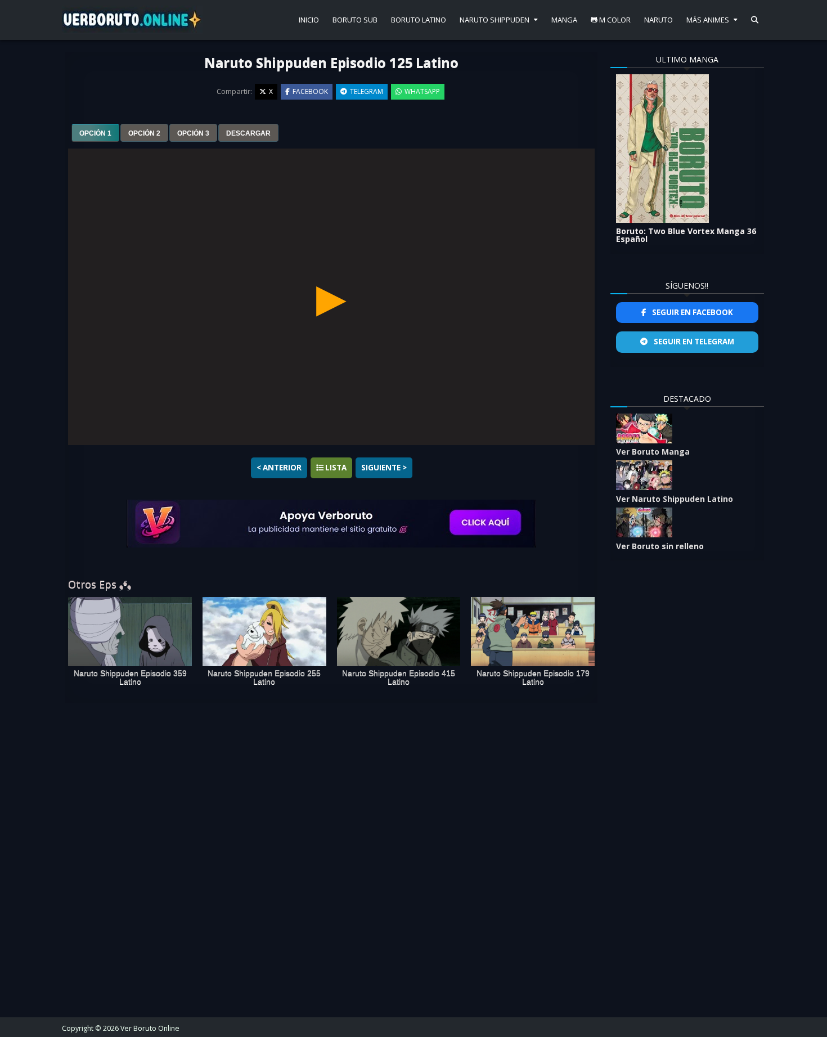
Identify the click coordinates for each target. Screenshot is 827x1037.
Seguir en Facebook (691, 312)
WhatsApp (422, 91)
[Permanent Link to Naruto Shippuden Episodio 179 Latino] (533, 632)
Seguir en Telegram (693, 341)
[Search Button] (754, 20)
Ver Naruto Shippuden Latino (674, 498)
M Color (614, 20)
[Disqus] (331, 855)
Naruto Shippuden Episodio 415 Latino (398, 677)
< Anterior (279, 468)
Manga (564, 20)
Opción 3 (193, 133)
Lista (335, 468)
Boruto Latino (418, 20)
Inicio (309, 20)
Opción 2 (144, 133)
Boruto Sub (354, 20)
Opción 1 (95, 133)
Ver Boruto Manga (653, 451)
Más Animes (707, 20)
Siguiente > (384, 468)
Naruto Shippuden (494, 20)
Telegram (366, 91)
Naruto (658, 20)
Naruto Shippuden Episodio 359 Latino (130, 677)
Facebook (310, 91)
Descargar (248, 133)
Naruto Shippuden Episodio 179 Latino (533, 677)
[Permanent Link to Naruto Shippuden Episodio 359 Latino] (130, 632)
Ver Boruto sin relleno (660, 546)
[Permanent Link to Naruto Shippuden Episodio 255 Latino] (264, 632)
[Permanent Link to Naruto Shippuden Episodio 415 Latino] (399, 632)
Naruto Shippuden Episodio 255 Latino (264, 677)
